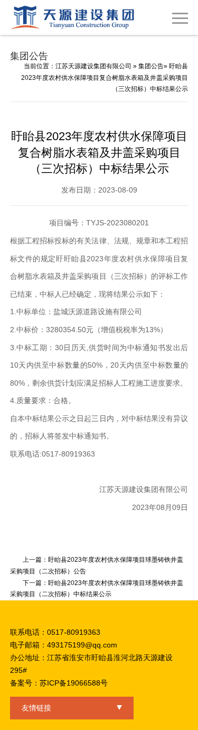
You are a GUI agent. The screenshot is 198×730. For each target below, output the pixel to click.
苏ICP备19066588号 (74, 683)
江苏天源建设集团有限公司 (93, 66)
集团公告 (151, 66)
